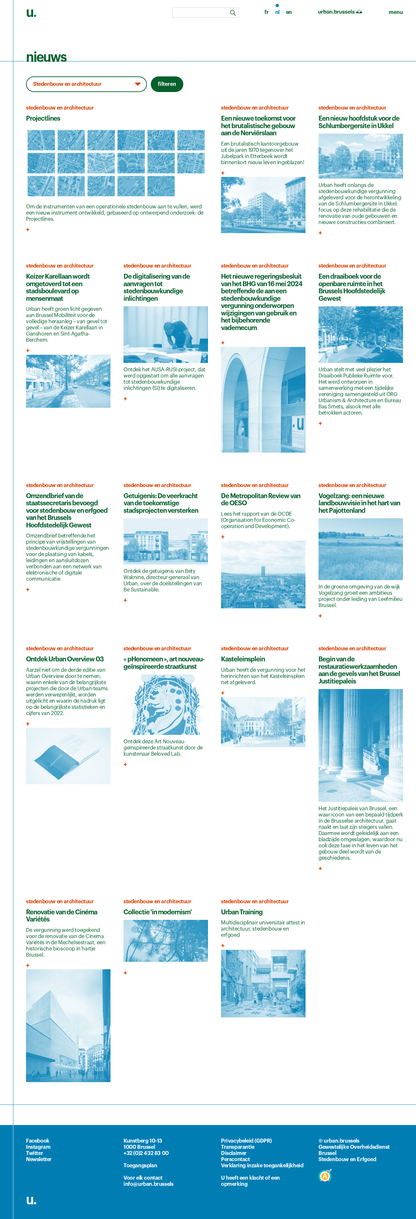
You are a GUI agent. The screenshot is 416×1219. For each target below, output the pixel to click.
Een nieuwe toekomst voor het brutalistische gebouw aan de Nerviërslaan (258, 126)
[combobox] (205, 12)
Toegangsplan (140, 1165)
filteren (167, 84)
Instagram (38, 1147)
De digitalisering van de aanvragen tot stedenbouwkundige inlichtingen (157, 287)
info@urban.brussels (148, 1184)
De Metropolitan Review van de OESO (260, 500)
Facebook (37, 1141)
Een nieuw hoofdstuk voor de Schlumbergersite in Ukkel (358, 122)
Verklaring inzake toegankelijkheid (262, 1165)
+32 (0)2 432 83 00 (146, 1153)
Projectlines (43, 118)
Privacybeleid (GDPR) (246, 1141)
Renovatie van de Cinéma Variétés (61, 916)
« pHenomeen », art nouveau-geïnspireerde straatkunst (164, 663)
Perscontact (235, 1159)
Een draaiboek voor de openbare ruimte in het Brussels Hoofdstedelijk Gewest (351, 287)
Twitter (34, 1153)
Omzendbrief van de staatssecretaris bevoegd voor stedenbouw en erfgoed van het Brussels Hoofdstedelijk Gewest (67, 511)
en (289, 12)
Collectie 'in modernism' (158, 912)
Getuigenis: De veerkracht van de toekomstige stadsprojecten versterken (161, 503)
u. (31, 1199)
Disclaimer (234, 1153)
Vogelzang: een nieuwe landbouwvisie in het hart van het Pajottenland (359, 503)
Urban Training (242, 912)
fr (266, 12)
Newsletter (39, 1159)
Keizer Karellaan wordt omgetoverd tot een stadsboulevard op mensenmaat (58, 287)
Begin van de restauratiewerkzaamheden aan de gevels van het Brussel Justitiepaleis (359, 670)
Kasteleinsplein (243, 659)
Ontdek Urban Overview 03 (65, 659)
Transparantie (237, 1147)
